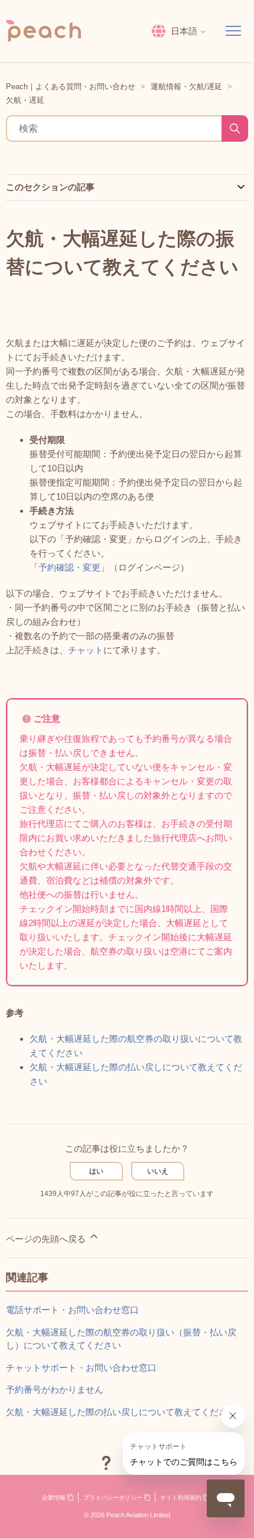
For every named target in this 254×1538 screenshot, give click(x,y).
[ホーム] (43, 31)
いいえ (157, 1171)
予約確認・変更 (69, 567)
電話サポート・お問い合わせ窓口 (72, 1310)
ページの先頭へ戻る (47, 1239)
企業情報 (54, 1497)
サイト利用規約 (181, 1497)
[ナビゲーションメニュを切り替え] (233, 31)
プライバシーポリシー (113, 1497)
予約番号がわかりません (54, 1389)
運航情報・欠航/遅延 (186, 86)
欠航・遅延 (25, 100)
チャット (85, 650)
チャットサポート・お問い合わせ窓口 (81, 1368)
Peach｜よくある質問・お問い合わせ (70, 86)
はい (96, 1171)
